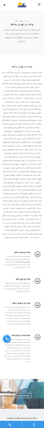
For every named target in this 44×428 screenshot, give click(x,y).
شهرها (21, 21)
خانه (27, 21)
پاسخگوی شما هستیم (22, 395)
